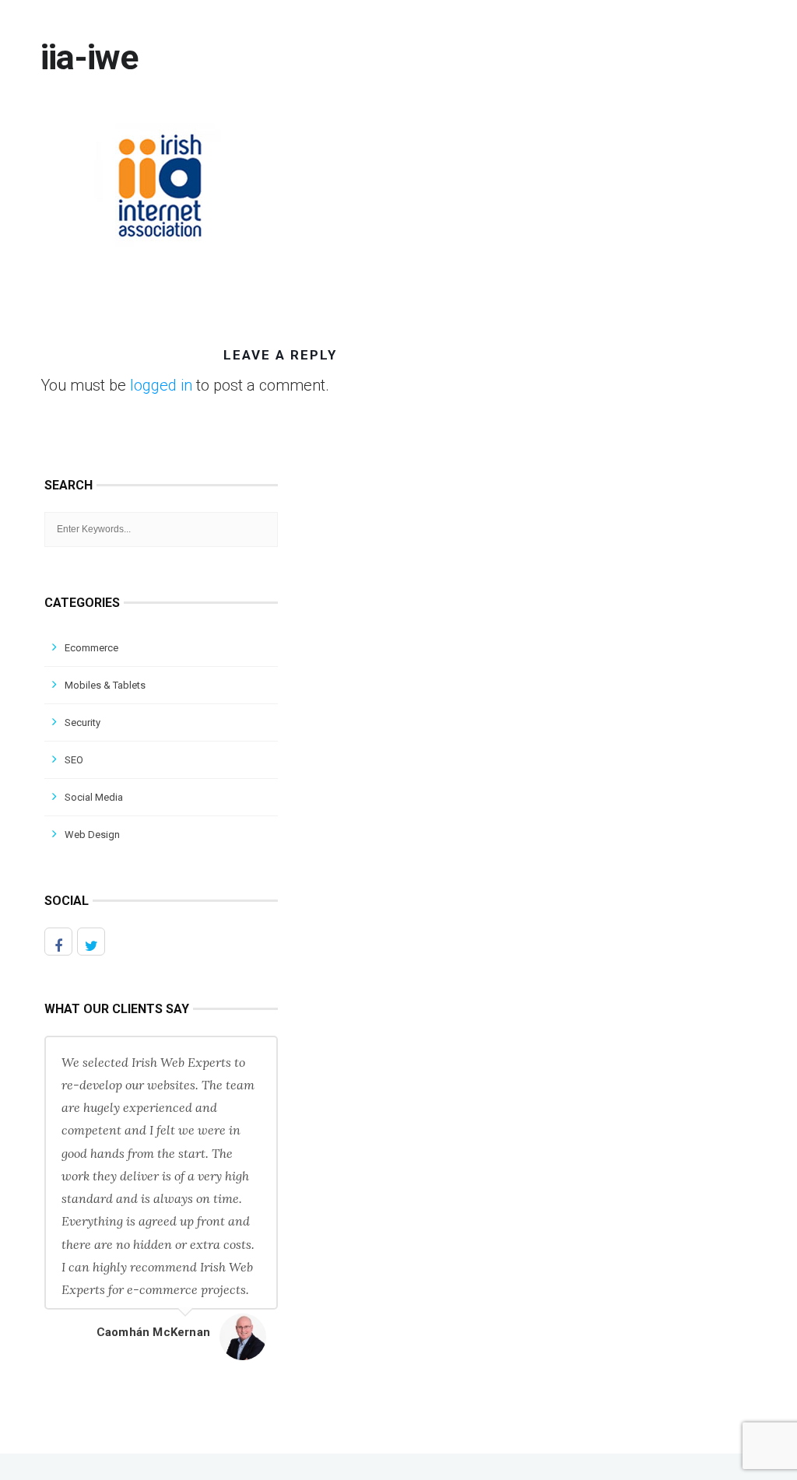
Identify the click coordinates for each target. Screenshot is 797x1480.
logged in (161, 385)
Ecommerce (91, 648)
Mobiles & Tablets (105, 685)
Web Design (92, 834)
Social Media (94, 797)
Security (82, 722)
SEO (74, 760)
